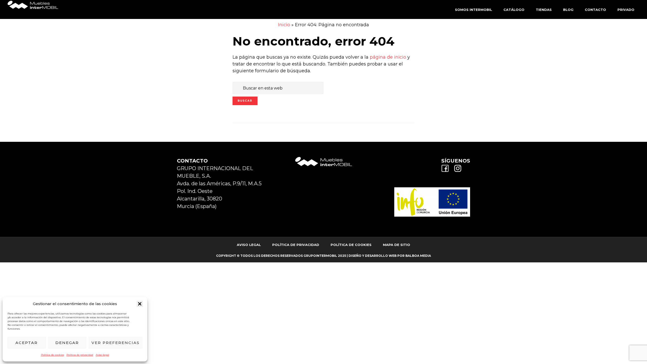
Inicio (284, 25)
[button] (139, 303)
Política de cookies (52, 354)
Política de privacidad (79, 354)
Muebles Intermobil (33, 9)
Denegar (67, 342)
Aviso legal (102, 354)
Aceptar (26, 342)
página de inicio (388, 57)
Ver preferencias (115, 342)
